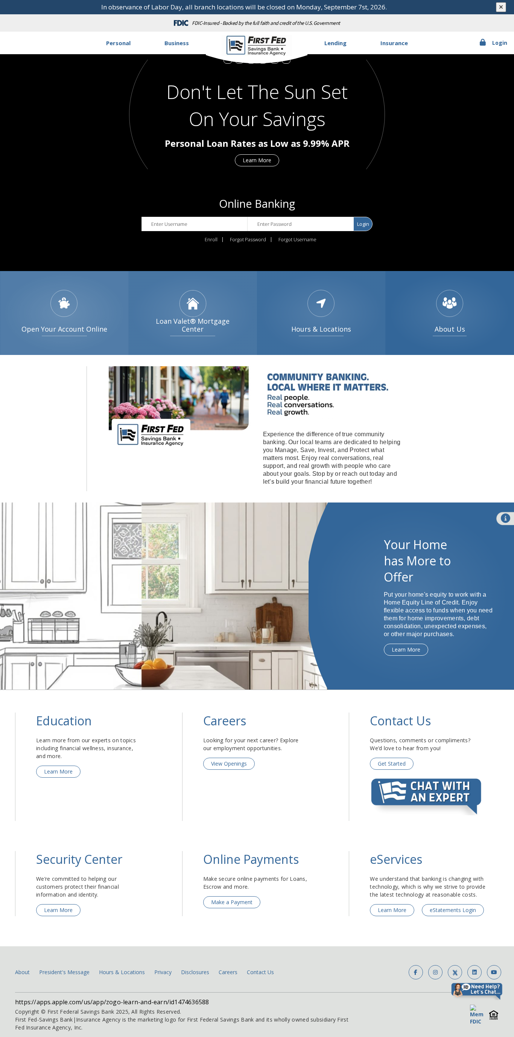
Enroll (211, 239)
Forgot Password (248, 239)
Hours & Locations (122, 972)
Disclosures (195, 972)
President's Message (64, 972)
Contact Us (260, 972)
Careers (228, 972)
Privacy (163, 972)
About (22, 972)
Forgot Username (297, 239)
